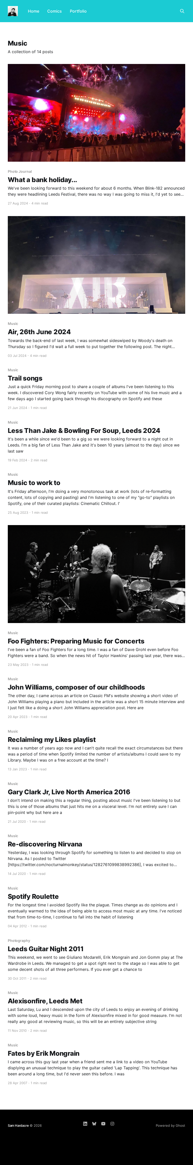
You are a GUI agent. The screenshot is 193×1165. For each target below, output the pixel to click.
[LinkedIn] (85, 1124)
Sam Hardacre (18, 1125)
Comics (54, 11)
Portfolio (78, 11)
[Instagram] (112, 1124)
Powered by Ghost (170, 1125)
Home (33, 11)
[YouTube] (103, 1124)
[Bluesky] (94, 1124)
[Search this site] (182, 11)
